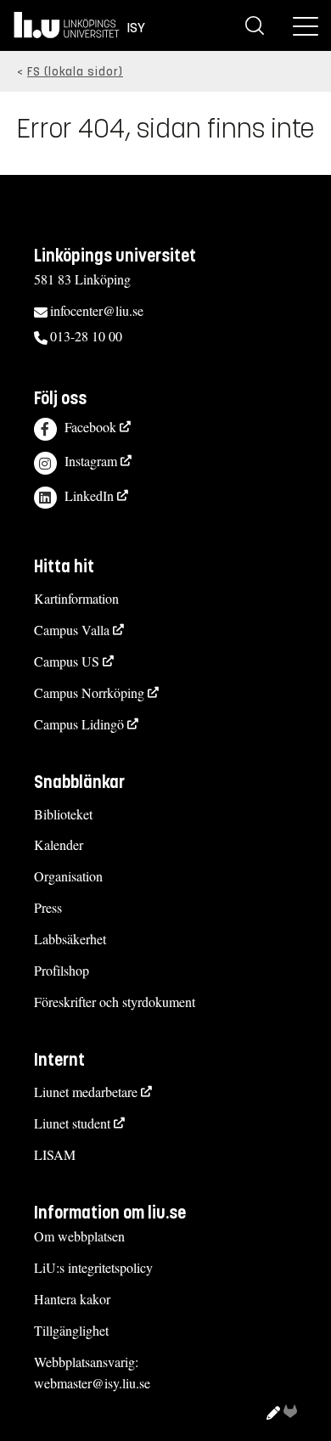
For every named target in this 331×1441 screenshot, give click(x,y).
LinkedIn (89, 495)
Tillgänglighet (71, 1330)
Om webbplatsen (79, 1236)
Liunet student (72, 1123)
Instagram (91, 461)
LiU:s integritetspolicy (93, 1267)
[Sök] (254, 25)
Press (48, 907)
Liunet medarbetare (85, 1091)
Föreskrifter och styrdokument (114, 1001)
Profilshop (61, 970)
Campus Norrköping (89, 692)
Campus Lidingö (79, 724)
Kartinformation (76, 598)
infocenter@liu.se (96, 310)
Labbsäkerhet (70, 939)
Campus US (66, 661)
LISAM (55, 1154)
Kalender (58, 844)
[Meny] (305, 25)
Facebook (90, 427)
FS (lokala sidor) (75, 72)
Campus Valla (71, 630)
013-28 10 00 (86, 336)
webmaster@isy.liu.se (92, 1383)
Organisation (68, 876)
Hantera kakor (72, 1299)
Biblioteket (63, 814)
